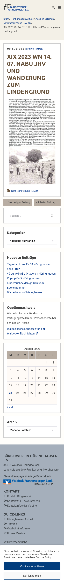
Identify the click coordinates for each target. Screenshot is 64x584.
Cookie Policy (44, 557)
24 (10, 393)
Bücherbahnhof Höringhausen (25, 292)
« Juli (10, 406)
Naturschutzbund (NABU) (25, 190)
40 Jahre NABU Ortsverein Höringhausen (31, 273)
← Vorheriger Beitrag (17, 202)
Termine (12, 523)
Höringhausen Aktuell (20, 519)
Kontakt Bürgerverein (19, 496)
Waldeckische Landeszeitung (24, 329)
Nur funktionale (32, 575)
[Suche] (52, 216)
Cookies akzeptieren (32, 566)
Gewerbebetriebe (17, 542)
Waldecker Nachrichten (21, 333)
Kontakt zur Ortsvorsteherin (23, 501)
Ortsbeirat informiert (19, 528)
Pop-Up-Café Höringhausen (23, 278)
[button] (53, 7)
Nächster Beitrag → (47, 202)
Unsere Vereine (16, 533)
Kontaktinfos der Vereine (22, 505)
